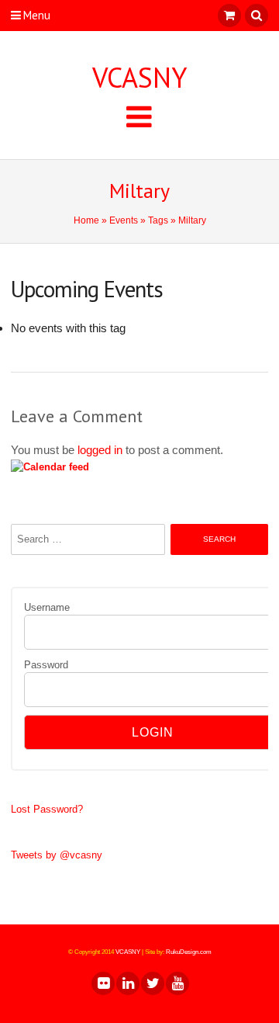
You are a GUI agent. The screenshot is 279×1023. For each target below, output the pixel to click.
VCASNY (139, 77)
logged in (100, 449)
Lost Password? (47, 809)
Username (47, 607)
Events (123, 220)
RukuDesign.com (189, 951)
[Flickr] (102, 983)
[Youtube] (176, 983)
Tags (158, 220)
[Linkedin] (127, 983)
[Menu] (139, 116)
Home (86, 220)
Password (46, 665)
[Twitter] (152, 983)
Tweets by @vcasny (56, 855)
